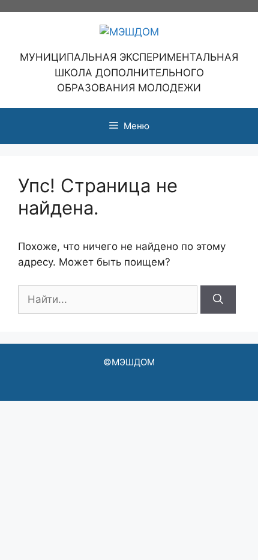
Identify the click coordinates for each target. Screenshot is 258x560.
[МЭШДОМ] (129, 31)
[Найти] (218, 299)
